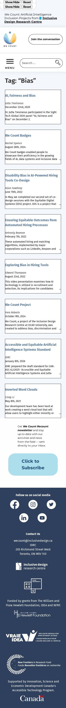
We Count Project (18, 305)
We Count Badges (18, 136)
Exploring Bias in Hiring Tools (27, 265)
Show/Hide (12, 2)
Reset (27, 2)
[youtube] (42, 518)
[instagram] (33, 505)
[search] (58, 63)
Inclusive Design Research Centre (30, 20)
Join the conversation (45, 39)
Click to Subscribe (33, 464)
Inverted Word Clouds (21, 390)
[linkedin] (23, 518)
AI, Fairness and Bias (20, 96)
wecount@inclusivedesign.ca (33, 540)
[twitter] (51, 505)
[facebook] (14, 505)
